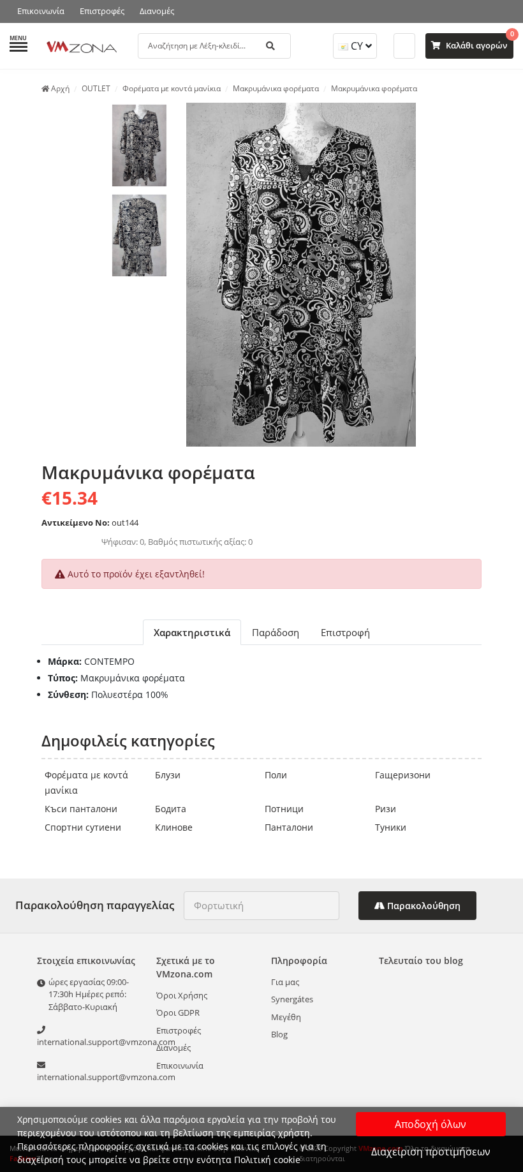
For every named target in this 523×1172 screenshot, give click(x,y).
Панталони (289, 827)
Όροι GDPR (178, 1012)
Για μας (285, 982)
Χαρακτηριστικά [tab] (192, 632)
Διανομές (157, 11)
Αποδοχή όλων (430, 1124)
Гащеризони (403, 775)
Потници (284, 809)
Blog (279, 1034)
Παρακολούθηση (422, 906)
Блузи (167, 775)
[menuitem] (139, 145)
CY (356, 46)
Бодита (170, 809)
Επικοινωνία (40, 11)
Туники (390, 827)
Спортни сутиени (83, 827)
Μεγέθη (286, 1017)
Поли (276, 775)
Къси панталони (81, 809)
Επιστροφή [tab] (345, 632)
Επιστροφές (102, 11)
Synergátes (292, 999)
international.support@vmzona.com (90, 1042)
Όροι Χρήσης (181, 995)
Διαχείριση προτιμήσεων (430, 1152)
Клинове (174, 827)
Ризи (385, 809)
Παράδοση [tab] (275, 632)
